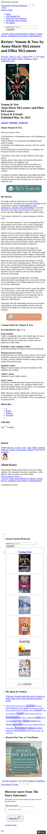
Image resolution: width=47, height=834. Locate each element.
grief (38, 717)
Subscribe (13, 819)
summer (28, 731)
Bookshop (13, 123)
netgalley (41, 448)
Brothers (13, 710)
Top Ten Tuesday (36, 731)
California (25, 710)
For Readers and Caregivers (16, 20)
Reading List (41, 724)
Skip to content (6, 10)
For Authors (10, 23)
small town (9, 731)
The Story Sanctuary (10, 781)
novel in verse (28, 724)
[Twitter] (15, 6)
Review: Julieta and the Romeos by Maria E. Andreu (22, 34)
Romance (28, 59)
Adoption (8, 706)
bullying (19, 710)
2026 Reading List (13, 16)
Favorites (32, 713)
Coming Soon (24, 552)
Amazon (4, 123)
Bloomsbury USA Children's (20, 708)
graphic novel (31, 717)
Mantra (31, 781)
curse (24, 448)
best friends (38, 706)
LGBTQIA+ (16, 720)
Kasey (6, 57)
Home (8, 14)
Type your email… (12, 805)
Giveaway (24, 717)
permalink (5, 452)
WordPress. (40, 781)
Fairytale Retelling (11, 713)
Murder (33, 721)
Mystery (9, 724)
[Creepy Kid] (24, 592)
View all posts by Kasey (11, 476)
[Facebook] (6, 6)
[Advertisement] (23, 511)
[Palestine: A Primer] (24, 655)
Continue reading (11, 825)
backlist (30, 705)
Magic (34, 448)
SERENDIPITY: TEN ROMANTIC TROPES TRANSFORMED (19, 207)
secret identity (21, 450)
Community (37, 710)
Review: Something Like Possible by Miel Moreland (21, 36)
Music (39, 721)
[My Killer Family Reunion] (24, 676)
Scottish (12, 450)
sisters (39, 727)
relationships (10, 728)
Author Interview (21, 706)
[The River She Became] (24, 571)
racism (35, 724)
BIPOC (8, 708)
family (20, 713)
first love (39, 713)
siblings (30, 450)
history (43, 717)
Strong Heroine (19, 730)
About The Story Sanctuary (16, 18)
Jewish (8, 721)
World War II (9, 733)
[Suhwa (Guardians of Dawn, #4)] (24, 613)
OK (10, 29)
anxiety (14, 706)
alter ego (10, 448)
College (31, 710)
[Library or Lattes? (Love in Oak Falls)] (24, 634)
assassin (18, 448)
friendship (13, 717)
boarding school (35, 708)
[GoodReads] (29, 6)
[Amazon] (32, 6)
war (42, 731)
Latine (29, 448)
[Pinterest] (23, 6)
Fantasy (20, 59)
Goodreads (23, 123)
